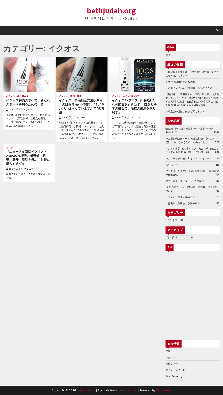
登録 (168, 351)
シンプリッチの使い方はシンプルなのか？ (189, 158)
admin (12, 109)
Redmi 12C (172, 132)
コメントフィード (175, 369)
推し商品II (22, 96)
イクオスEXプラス (132, 96)
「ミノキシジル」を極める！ (181, 196)
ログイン (170, 357)
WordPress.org (174, 376)
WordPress (163, 390)
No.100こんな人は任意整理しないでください (190, 87)
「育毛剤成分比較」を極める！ (183, 203)
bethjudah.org (111, 10)
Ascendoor (130, 390)
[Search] (217, 30)
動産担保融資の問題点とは (180, 81)
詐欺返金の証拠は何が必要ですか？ (185, 111)
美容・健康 (76, 96)
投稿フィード (173, 363)
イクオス (10, 96)
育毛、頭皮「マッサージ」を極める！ (186, 180)
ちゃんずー (172, 164)
